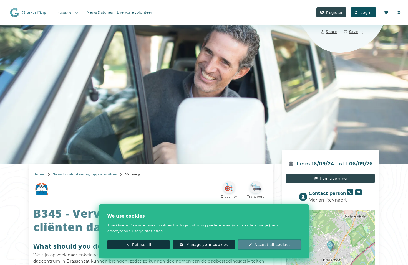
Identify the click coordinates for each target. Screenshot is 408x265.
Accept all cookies (273, 245)
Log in (367, 13)
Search (64, 13)
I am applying (333, 178)
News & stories (100, 12)
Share (331, 32)
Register (334, 13)
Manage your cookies (207, 245)
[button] (330, 245)
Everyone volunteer (134, 12)
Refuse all (141, 245)
